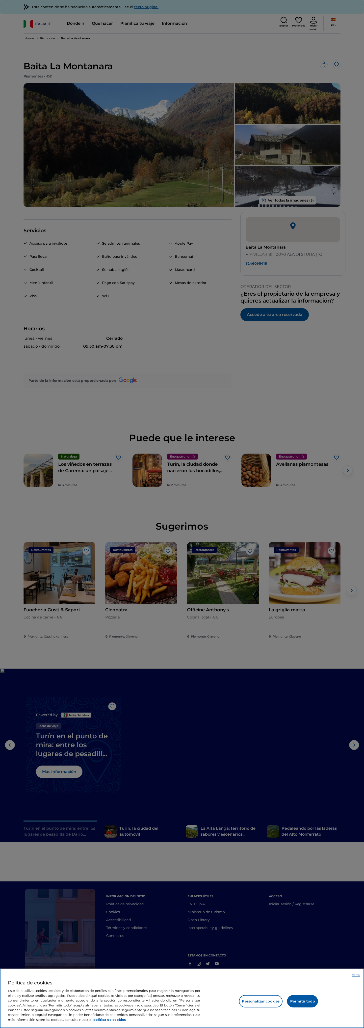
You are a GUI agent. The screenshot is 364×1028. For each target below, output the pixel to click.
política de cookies (109, 1020)
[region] (182, 998)
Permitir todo (302, 1001)
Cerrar (356, 975)
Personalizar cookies (261, 1001)
